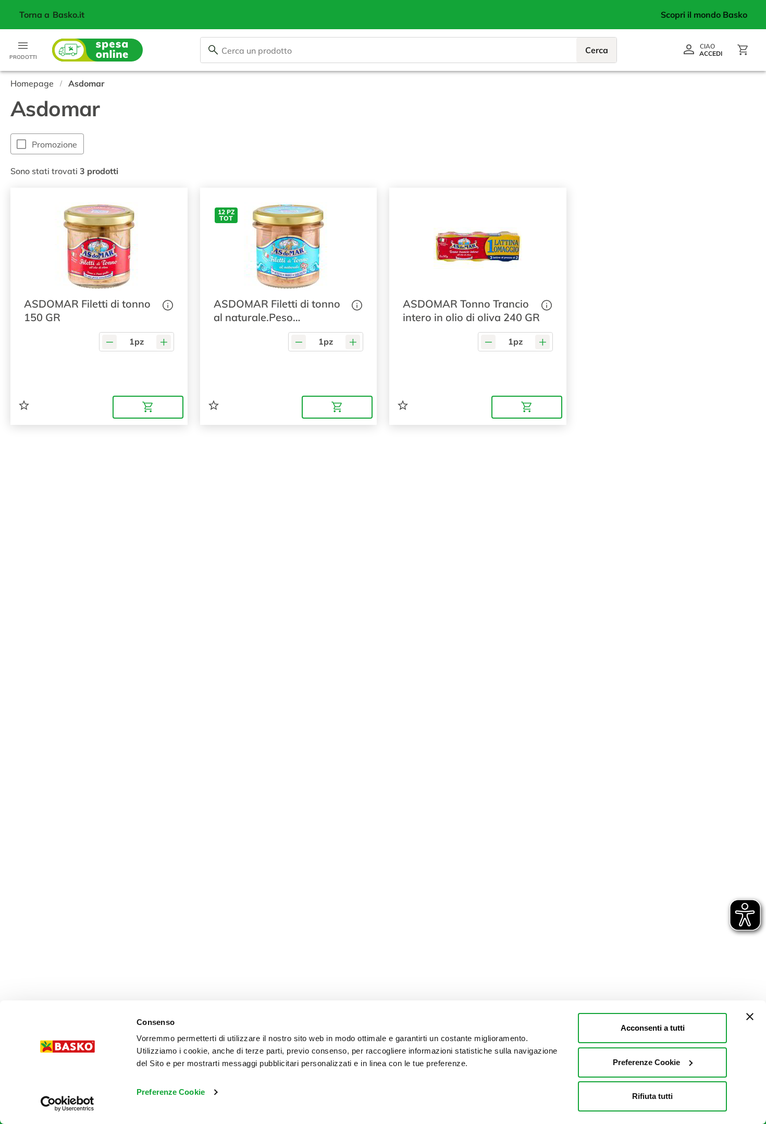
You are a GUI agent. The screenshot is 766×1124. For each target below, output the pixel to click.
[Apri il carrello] (743, 50)
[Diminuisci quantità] (109, 342)
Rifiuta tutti (652, 1096)
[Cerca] (213, 50)
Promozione (54, 144)
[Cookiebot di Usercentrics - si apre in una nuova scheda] (67, 1103)
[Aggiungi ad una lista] (24, 405)
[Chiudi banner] (749, 1016)
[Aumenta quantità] (164, 342)
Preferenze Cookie (171, 1092)
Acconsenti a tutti (653, 1027)
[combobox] (408, 50)
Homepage (32, 83)
